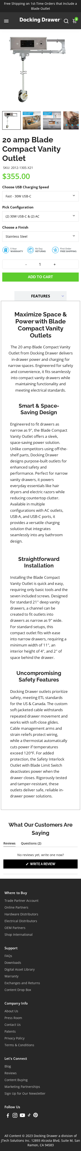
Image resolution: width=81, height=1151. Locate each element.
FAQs (8, 956)
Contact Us (12, 1025)
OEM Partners (14, 928)
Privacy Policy (14, 1038)
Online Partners (16, 907)
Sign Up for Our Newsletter (24, 1093)
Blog (7, 1066)
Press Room (13, 1018)
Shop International (18, 935)
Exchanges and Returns (22, 983)
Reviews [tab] (9, 844)
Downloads (12, 963)
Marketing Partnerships (22, 1087)
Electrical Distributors (20, 921)
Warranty (11, 976)
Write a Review (50, 865)
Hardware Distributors (21, 914)
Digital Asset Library (19, 969)
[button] (11, 120)
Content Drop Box (17, 990)
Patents (10, 1031)
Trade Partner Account (21, 901)
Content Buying (16, 1080)
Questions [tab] (31, 844)
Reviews (10, 1073)
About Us (11, 1011)
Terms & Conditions (19, 1045)
